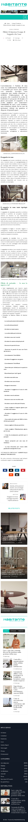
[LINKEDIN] (17, 470)
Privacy (3, 751)
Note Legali (4, 748)
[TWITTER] (11, 470)
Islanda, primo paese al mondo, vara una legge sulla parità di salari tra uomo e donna (16, 487)
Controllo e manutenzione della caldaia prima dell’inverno (19, 663)
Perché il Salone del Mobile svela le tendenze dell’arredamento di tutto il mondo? (14, 607)
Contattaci (4, 735)
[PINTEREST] (23, 470)
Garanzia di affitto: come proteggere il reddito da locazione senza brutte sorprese (19, 676)
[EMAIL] (17, 474)
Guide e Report (5, 745)
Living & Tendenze (14, 29)
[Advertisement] (14, 53)
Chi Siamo (3, 732)
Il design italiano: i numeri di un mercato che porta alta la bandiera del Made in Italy (13, 538)
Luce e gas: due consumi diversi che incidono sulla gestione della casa (12, 652)
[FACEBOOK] (5, 470)
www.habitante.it (18, 460)
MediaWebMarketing (19, 819)
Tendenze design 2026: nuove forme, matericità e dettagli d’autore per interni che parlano (13, 572)
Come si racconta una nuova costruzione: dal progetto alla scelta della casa (19, 704)
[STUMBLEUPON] (11, 474)
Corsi (2, 742)
